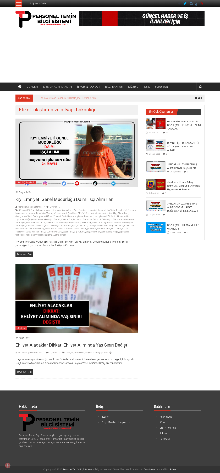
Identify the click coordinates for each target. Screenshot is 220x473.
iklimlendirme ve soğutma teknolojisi (43, 225)
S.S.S (147, 86)
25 (167, 132)
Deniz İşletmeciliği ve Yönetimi (47, 216)
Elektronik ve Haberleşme (58, 222)
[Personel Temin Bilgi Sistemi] (19, 87)
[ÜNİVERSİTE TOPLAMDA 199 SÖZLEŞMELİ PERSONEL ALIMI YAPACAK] (156, 123)
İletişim (105, 416)
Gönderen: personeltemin (30, 207)
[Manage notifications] (7, 465)
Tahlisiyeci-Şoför (22, 232)
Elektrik (57, 219)
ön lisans (59, 228)
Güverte (117, 222)
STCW (125, 228)
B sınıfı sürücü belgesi (126, 210)
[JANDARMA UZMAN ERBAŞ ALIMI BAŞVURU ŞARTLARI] (156, 166)
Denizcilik (115, 216)
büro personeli (60, 213)
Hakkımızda (166, 416)
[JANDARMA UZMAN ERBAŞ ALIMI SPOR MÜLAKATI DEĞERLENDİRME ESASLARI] (156, 205)
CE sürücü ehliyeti (86, 213)
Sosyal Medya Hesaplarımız (116, 422)
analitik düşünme (65, 210)
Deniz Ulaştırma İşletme (72, 216)
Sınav (108, 228)
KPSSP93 (119, 225)
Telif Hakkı (165, 438)
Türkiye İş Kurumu (77, 232)
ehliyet (82, 352)
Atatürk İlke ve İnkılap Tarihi (102, 210)
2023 (67, 352)
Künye (163, 422)
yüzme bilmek (59, 235)
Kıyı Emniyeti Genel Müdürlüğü (100, 225)
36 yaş (22, 210)
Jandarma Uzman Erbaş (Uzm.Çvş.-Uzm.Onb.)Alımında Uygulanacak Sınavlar (183, 186)
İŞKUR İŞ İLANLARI (88, 86)
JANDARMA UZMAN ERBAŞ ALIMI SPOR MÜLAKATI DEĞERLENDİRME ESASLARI (182, 207)
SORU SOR (161, 86)
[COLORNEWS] (49, 422)
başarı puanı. (21, 213)
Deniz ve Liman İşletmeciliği (97, 216)
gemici (73, 222)
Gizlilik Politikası (168, 427)
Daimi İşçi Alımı (115, 213)
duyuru (74, 352)
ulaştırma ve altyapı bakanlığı (99, 232)
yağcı (115, 232)
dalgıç (126, 213)
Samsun (101, 228)
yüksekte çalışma (44, 235)
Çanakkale (72, 213)
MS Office (49, 228)
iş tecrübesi (66, 225)
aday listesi (51, 210)
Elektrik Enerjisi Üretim (71, 219)
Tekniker (35, 232)
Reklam (163, 433)
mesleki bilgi (38, 228)
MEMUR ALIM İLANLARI (57, 86)
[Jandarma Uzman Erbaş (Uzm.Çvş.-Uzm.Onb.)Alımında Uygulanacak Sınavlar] (156, 184)
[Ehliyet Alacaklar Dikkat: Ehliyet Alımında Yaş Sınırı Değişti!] (76, 298)
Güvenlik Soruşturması (102, 222)
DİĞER (132, 86)
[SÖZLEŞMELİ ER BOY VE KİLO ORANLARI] (156, 227)
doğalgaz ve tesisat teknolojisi (39, 219)
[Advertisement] (110, 57)
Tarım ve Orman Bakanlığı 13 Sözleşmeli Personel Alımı (68, 98)
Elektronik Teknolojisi (36, 222)
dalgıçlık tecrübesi (23, 216)
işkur (74, 225)
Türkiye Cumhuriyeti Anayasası (54, 232)
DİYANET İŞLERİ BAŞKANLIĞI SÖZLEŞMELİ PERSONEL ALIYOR (183, 146)
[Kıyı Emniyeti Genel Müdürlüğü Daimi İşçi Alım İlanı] (76, 152)
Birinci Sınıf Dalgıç (44, 213)
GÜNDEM (32, 86)
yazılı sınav (31, 235)
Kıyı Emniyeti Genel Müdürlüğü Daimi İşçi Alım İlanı (64, 199)
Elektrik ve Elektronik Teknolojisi (97, 219)
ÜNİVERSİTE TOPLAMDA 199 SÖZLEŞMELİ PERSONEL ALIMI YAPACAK (184, 125)
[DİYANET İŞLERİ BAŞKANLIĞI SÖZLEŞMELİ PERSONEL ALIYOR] (156, 144)
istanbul (81, 225)
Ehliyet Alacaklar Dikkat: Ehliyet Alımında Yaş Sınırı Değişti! (72, 345)
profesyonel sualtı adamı (75, 228)
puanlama (91, 228)
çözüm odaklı (101, 213)
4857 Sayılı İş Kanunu (35, 210)
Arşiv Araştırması (82, 210)
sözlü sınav (116, 228)
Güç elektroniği (84, 222)
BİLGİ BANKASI (114, 86)
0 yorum (53, 207)
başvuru (31, 213)
